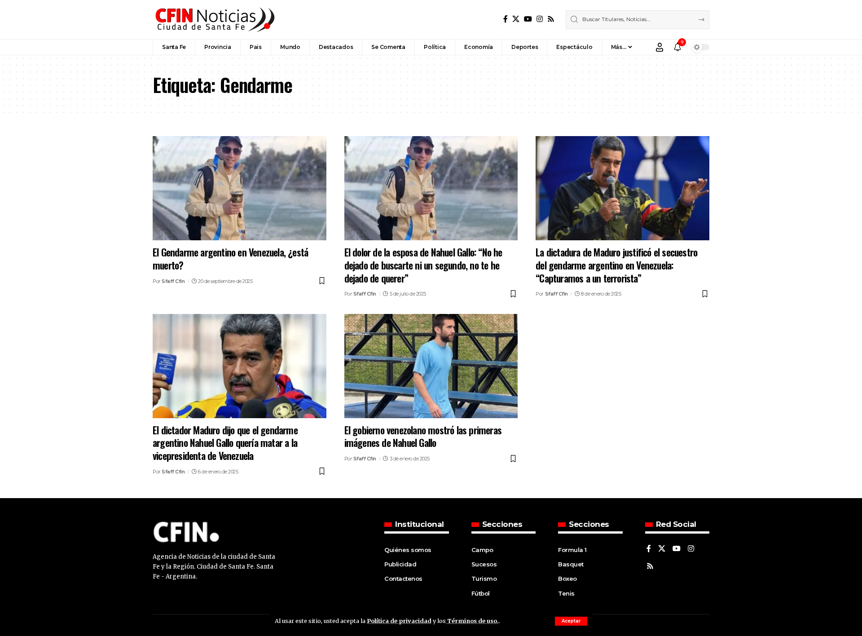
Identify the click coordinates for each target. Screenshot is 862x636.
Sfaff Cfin (173, 281)
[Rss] (551, 19)
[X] (516, 19)
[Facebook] (505, 19)
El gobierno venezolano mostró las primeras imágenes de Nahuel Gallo (422, 436)
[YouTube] (528, 19)
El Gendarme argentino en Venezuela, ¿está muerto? (230, 258)
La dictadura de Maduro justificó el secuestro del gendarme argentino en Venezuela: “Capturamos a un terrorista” (616, 265)
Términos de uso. (472, 620)
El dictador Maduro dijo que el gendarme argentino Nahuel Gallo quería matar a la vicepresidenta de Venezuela (225, 443)
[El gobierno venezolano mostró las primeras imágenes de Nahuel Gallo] (431, 366)
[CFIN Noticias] (214, 19)
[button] (571, 621)
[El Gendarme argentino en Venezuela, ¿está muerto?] (239, 188)
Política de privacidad (399, 620)
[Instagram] (539, 19)
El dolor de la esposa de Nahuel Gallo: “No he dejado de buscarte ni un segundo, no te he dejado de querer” (423, 265)
